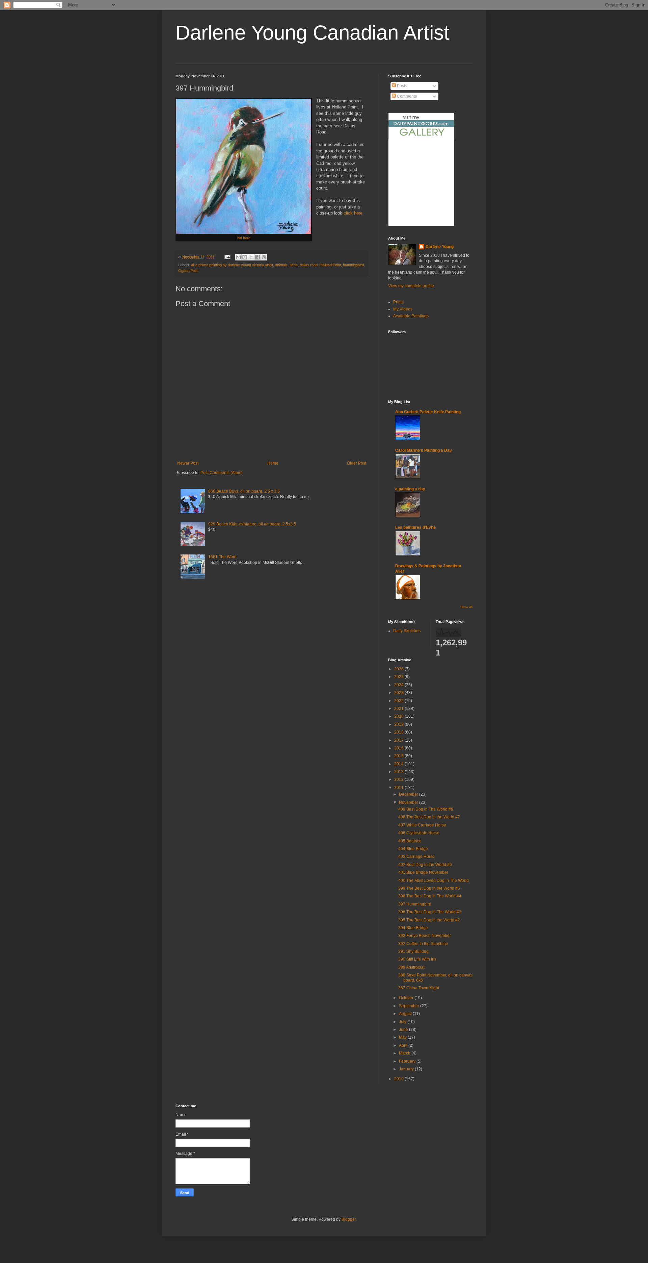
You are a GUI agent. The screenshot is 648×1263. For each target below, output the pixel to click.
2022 (399, 700)
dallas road (309, 265)
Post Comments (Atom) (221, 472)
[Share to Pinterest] (264, 257)
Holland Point (330, 265)
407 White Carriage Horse (422, 825)
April (403, 1045)
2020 (399, 716)
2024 (399, 685)
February (407, 1061)
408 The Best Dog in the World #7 (429, 817)
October (406, 997)
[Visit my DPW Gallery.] (421, 137)
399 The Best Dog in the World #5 (429, 888)
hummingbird (353, 265)
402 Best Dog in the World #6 (425, 864)
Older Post (356, 463)
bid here (243, 238)
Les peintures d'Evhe (415, 527)
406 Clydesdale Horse (418, 833)
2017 (399, 740)
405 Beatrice (410, 841)
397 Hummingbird (414, 904)
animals (281, 265)
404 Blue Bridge (413, 848)
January (407, 1069)
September (409, 1006)
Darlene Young (440, 246)
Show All (466, 607)
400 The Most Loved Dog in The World (433, 880)
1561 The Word (222, 556)
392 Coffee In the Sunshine (423, 943)
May (403, 1037)
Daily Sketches (407, 630)
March (405, 1053)
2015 (399, 755)
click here (353, 213)
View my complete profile (411, 285)
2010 (399, 1078)
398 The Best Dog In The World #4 (429, 896)
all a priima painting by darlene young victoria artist (232, 265)
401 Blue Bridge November (423, 872)
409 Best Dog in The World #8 (425, 809)
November (409, 802)
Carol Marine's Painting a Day (423, 450)
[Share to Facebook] (257, 257)
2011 (399, 787)
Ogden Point (188, 271)
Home (272, 463)
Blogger (349, 1219)
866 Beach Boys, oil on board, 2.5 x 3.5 (244, 491)
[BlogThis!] (244, 257)
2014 (399, 764)
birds (294, 265)
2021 (399, 708)
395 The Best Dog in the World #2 (429, 920)
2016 (399, 748)
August (406, 1013)
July (403, 1021)
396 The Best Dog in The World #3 (429, 912)
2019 (399, 724)
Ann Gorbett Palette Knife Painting (428, 412)
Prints (398, 302)
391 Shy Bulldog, (414, 951)
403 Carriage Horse (416, 856)
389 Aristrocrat (411, 967)
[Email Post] (227, 257)
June (404, 1029)
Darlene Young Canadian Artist (313, 32)
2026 (399, 669)
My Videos (402, 309)
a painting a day (410, 489)
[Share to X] (251, 257)
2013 (399, 771)
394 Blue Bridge (413, 927)
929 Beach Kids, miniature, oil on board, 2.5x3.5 (252, 524)
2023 (399, 692)
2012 (399, 779)
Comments (406, 96)
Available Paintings (411, 316)
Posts (401, 85)
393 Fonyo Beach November (424, 935)
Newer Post (187, 463)
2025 (399, 676)
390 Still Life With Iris (417, 959)
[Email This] (238, 257)
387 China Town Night (418, 988)
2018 (399, 732)
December (409, 794)
